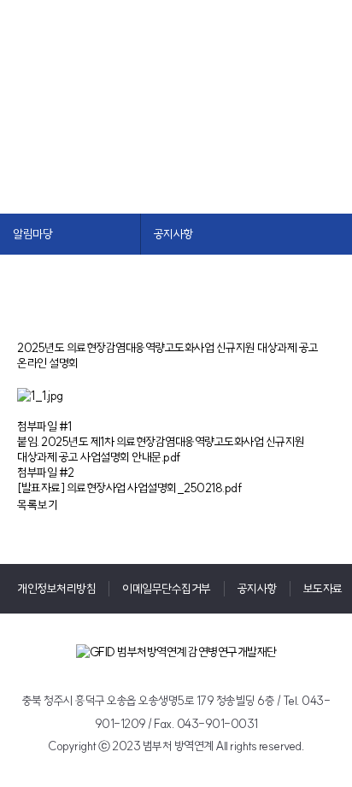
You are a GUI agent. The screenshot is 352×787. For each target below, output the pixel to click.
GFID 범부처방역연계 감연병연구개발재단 (92, 46)
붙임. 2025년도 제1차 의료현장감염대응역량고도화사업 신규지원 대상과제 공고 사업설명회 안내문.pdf (161, 449)
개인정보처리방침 (56, 588)
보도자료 (323, 588)
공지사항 (257, 588)
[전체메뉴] (339, 38)
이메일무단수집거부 (166, 588)
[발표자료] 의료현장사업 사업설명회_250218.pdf (129, 488)
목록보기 (37, 505)
